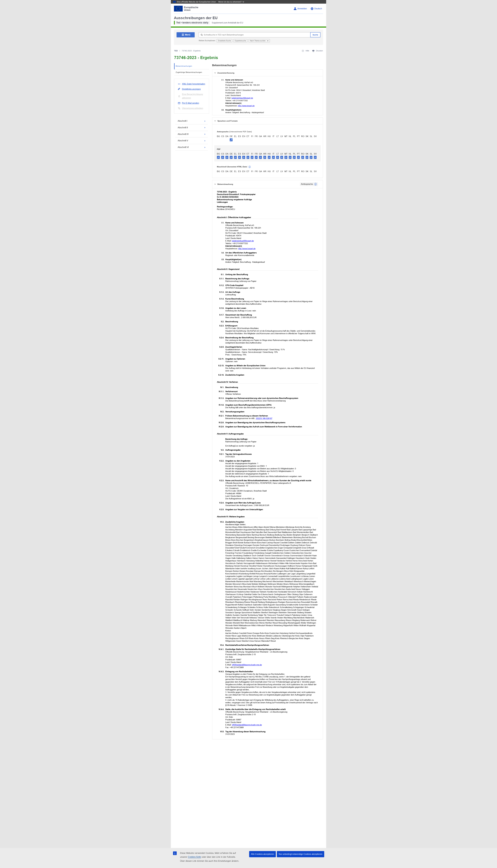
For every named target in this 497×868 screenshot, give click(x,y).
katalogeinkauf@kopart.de (242, 98)
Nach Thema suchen (258, 41)
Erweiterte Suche (224, 41)
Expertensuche (240, 41)
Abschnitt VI (183, 147)
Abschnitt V (183, 141)
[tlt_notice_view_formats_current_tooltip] (315, 184)
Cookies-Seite (194, 857)
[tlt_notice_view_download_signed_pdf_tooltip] (231, 139)
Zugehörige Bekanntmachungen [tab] (189, 72)
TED (176, 51)
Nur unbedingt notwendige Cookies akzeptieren (300, 854)
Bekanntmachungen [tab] (184, 66)
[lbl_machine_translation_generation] (249, 167)
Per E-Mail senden (190, 103)
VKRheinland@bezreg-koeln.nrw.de (247, 665)
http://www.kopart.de (246, 106)
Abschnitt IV (183, 134)
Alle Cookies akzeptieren (262, 854)
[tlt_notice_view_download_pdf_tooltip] (218, 157)
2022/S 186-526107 (264, 418)
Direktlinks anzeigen (191, 89)
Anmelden (302, 9)
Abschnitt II (183, 127)
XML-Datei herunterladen (193, 84)
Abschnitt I (182, 121)
